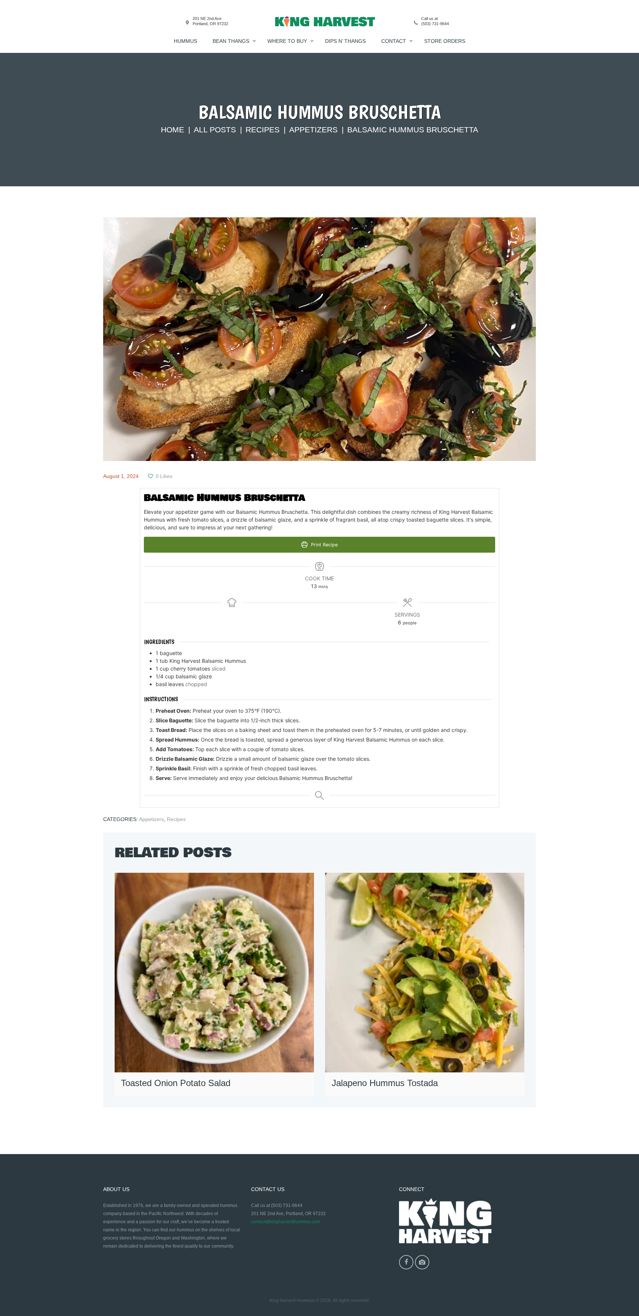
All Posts (215, 130)
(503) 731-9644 (435, 23)
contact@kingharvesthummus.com (285, 1221)
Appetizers (313, 130)
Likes (164, 476)
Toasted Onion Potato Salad (175, 1083)
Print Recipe (324, 544)
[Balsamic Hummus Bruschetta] (319, 339)
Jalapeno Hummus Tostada (385, 1083)
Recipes (263, 130)
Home (172, 130)
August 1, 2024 (121, 476)
